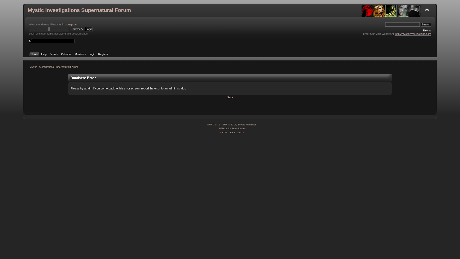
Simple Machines (247, 124)
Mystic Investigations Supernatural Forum (79, 10)
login (61, 24)
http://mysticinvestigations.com (413, 33)
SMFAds (222, 128)
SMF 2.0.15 (213, 124)
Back (230, 97)
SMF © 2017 (229, 124)
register (72, 24)
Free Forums (239, 128)
